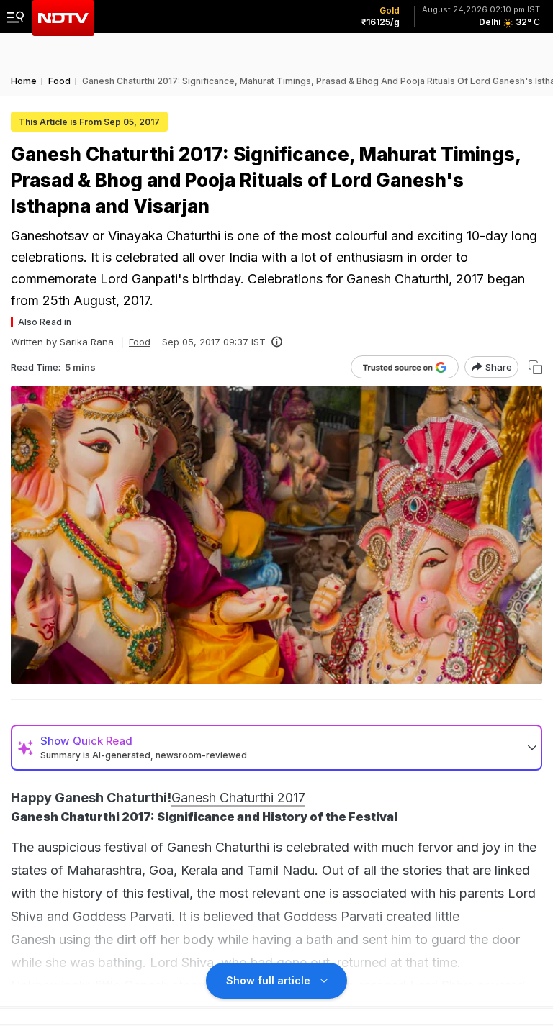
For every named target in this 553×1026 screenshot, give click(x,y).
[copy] (535, 367)
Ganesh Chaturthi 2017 (238, 797)
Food (139, 342)
